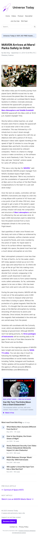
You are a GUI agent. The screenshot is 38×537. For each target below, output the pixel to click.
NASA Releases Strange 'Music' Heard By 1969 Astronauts (19, 458)
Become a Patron (9, 521)
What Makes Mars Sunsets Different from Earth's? (21, 428)
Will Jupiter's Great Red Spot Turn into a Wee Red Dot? (20, 468)
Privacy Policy (23, 527)
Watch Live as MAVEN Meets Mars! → (18, 499)
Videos (13, 16)
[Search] (34, 27)
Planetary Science (7, 55)
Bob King (7, 53)
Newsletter (28, 16)
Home (8, 16)
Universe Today (23, 7)
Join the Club (15, 21)
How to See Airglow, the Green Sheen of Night (19, 437)
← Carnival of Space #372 (13, 490)
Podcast (20, 16)
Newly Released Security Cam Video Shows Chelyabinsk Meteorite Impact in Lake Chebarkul (21, 448)
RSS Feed (24, 21)
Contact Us (13, 527)
